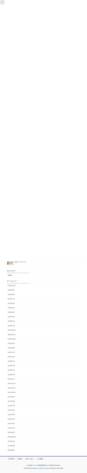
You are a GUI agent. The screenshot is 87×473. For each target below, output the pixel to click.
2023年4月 (11, 312)
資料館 (10, 275)
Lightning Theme (44, 468)
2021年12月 (12, 383)
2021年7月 (11, 406)
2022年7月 (11, 352)
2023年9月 (11, 290)
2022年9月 (11, 343)
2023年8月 (11, 294)
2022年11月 (11, 334)
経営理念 (11, 459)
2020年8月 (11, 432)
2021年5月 (11, 414)
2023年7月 (11, 299)
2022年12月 (12, 330)
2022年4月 (11, 365)
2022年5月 (11, 361)
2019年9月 (11, 441)
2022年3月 (11, 370)
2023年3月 (11, 317)
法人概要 (40, 459)
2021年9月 (11, 397)
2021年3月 (11, 423)
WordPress (34, 468)
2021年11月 (11, 388)
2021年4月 (11, 419)
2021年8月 (11, 401)
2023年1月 (11, 326)
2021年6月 (11, 410)
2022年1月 (11, 379)
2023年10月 (12, 285)
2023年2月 (11, 321)
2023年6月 (11, 303)
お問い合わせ (29, 459)
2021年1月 (11, 428)
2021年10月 (12, 392)
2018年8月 (11, 450)
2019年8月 (11, 446)
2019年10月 (12, 437)
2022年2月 (11, 374)
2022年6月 (11, 357)
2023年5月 (11, 308)
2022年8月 (11, 348)
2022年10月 (12, 339)
